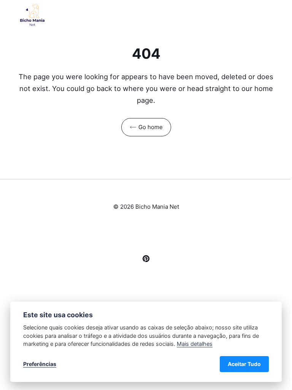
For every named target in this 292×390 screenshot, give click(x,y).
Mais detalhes (195, 343)
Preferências (39, 364)
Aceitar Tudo (244, 364)
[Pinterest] (146, 260)
